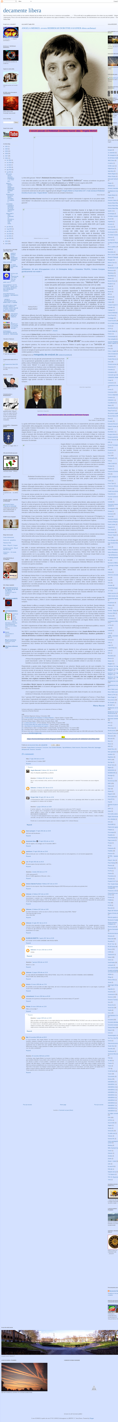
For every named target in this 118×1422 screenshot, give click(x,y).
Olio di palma (111, 796)
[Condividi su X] (55, 745)
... (12, 600)
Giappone (110, 527)
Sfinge (109, 977)
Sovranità (38, 749)
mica (109, 725)
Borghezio (110, 283)
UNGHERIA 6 (111, 1103)
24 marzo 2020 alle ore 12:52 (38, 1006)
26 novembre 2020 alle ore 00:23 (38, 1037)
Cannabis (110, 307)
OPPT (109, 808)
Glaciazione (111, 532)
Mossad (110, 738)
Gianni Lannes (112, 524)
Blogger (92, 1418)
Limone (110, 640)
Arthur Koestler (112, 229)
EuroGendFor (111, 458)
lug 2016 (9, 172)
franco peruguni (30, 831)
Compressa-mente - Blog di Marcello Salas (10, 548)
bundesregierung (35, 733)
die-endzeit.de (51, 354)
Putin (109, 902)
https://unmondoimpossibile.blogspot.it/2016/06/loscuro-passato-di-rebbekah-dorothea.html (63, 739)
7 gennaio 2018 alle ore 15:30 (40, 962)
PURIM (110, 900)
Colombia (110, 369)
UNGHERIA (111, 1081)
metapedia (39, 354)
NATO (109, 759)
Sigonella (110, 989)
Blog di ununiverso (10, 640)
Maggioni (110, 663)
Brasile (110, 291)
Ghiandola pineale (112, 519)
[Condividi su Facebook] (57, 745)
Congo (109, 380)
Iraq (109, 580)
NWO (109, 783)
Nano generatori (112, 751)
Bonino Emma (111, 281)
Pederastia (111, 848)
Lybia (109, 650)
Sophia (110, 1010)
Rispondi (28, 763)
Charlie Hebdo (111, 331)
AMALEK (110, 185)
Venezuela (110, 1130)
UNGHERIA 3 (111, 1095)
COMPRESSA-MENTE (11, 598)
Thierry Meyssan (99, 705)
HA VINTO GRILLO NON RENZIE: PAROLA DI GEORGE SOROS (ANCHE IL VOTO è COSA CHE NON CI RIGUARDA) (10, 308)
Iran (109, 577)
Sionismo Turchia (112, 999)
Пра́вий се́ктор (112, 1172)
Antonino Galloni (112, 200)
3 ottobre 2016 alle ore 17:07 (39, 872)
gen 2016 (9, 238)
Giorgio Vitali (34, 797)
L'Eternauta (111, 618)
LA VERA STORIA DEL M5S (14, 266)
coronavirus (111, 382)
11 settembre (111, 152)
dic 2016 (9, 160)
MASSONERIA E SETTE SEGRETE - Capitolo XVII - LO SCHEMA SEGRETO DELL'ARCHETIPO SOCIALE (10, 288)
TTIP (109, 1068)
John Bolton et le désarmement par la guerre (36, 726)
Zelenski (110, 1153)
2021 (6, 146)
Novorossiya (111, 780)
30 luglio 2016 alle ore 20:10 (36, 861)
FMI (109, 474)
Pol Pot (110, 870)
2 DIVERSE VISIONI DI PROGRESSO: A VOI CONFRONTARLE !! (10, 207)
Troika (109, 1066)
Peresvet (110, 853)
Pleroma (110, 865)
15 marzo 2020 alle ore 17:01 (39, 984)
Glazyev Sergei (112, 535)
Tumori (110, 1074)
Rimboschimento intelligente (112, 923)
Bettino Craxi (111, 262)
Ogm (109, 788)
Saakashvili (111, 954)
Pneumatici (111, 868)
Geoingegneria (112, 508)
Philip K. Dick (111, 860)
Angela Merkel (31, 747)
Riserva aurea (111, 926)
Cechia (110, 326)
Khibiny (110, 605)
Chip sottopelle (112, 339)
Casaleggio (111, 318)
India (109, 569)
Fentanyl (110, 466)
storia (109, 1033)
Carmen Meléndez (113, 312)
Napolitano (110, 757)
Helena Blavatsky (112, 552)
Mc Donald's (111, 702)
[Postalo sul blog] (54, 745)
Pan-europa (111, 832)
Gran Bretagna (112, 540)
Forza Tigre (111, 483)
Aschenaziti (38, 747)
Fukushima (111, 494)
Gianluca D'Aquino (113, 521)
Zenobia (110, 1156)
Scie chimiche (111, 967)
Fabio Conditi (111, 463)
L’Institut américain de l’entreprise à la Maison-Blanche (39, 717)
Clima (109, 361)
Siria (109, 1002)
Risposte (30, 767)
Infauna (110, 572)
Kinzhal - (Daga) (112, 610)
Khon (109, 608)
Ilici (109, 560)
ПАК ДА (110, 1169)
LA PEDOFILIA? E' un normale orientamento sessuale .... (14, 325)
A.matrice (110, 163)
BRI (109, 294)
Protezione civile (112, 890)
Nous (109, 778)
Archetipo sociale (112, 216)
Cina (109, 348)
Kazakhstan (111, 602)
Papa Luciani (111, 840)
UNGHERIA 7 (111, 1105)
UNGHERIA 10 (112, 1087)
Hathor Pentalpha (112, 549)
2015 (6, 241)
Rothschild (91, 747)
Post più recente (27, 1104)
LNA (109, 642)
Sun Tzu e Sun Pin (113, 1038)
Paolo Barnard (111, 837)
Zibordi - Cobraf (112, 1161)
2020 (6, 149)
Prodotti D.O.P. (112, 881)
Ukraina (110, 1079)
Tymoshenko (111, 1076)
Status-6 (110, 1030)
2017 (6, 156)
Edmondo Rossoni (113, 424)
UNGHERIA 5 (111, 1100)
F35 (109, 461)
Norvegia (110, 775)
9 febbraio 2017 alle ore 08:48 (49, 770)
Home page (63, 1104)
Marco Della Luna (112, 689)
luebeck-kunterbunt (65, 355)
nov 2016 (9, 162)
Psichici (110, 897)
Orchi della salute (112, 814)
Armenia (110, 224)
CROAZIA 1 (111, 400)
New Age (110, 762)
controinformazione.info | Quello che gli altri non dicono (11, 589)
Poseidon (110, 878)
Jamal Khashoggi (112, 588)
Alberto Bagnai (112, 173)
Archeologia (111, 213)
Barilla (109, 249)
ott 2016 (9, 165)
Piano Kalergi (111, 863)
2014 (6, 243)
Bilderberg (110, 273)
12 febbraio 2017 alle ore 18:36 (40, 894)
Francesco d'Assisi (113, 486)
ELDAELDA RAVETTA (32, 938)
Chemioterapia (112, 336)
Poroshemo (111, 876)
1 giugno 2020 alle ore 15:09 (43, 1018)
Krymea (110, 616)
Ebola (109, 418)
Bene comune (111, 254)
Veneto (110, 1128)
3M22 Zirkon (111, 160)
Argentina (110, 221)
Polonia (110, 873)
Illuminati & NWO (112, 563)
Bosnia (110, 289)
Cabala (110, 302)
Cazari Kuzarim (112, 320)
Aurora (7, 632)
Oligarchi (110, 794)
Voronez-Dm (111, 1138)
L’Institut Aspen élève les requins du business (36, 724)
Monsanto (110, 736)
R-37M (109, 905)
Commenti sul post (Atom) (66, 1110)
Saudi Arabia (111, 962)
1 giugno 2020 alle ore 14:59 (43, 806)
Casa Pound (111, 315)
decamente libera (22, 10)
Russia (110, 949)
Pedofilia (110, 851)
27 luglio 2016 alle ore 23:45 (40, 851)
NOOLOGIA (111, 770)
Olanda (110, 791)
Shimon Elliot (111, 979)
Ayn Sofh (110, 240)
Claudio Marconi (112, 359)
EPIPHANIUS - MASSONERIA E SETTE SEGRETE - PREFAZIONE (10, 333)
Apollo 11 (110, 211)
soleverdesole (30, 996)
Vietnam (110, 1136)
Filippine (110, 468)
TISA (109, 1058)
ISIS (109, 582)
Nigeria (110, 767)
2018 (6, 153)
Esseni (110, 453)
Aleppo (110, 183)
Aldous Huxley (112, 176)
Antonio (28, 984)
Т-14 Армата (111, 1174)
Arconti (110, 219)
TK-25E (110, 1060)
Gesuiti (110, 516)
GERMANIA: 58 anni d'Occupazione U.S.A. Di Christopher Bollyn (47, 269)
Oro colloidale (111, 819)
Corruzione (45, 747)
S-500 (109, 952)
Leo (27, 861)
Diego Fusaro (111, 410)
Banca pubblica (112, 246)
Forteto (110, 480)
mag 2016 (9, 229)
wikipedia (55, 330)
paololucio (29, 851)
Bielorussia (111, 270)
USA (109, 1117)
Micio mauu (111, 728)
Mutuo (109, 744)
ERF (109, 442)
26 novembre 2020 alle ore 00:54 (40, 1056)
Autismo (110, 237)
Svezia (110, 1040)
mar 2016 (9, 233)
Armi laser (110, 227)
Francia (110, 488)
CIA (109, 346)
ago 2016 (9, 169)
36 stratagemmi (112, 155)
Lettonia (110, 630)
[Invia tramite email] (52, 745)
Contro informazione (8, 537)
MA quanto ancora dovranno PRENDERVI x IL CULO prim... (10, 177)
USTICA (110, 1120)
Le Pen (110, 625)
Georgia (110, 511)
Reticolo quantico (112, 917)
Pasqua (110, 843)
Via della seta (111, 1133)
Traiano (110, 1063)
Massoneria (84, 747)
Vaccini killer (111, 1122)
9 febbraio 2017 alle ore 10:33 (49, 884)
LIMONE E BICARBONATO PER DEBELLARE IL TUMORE (10, 301)
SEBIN (110, 974)
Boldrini (110, 278)
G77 (109, 499)
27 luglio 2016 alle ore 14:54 (36, 758)
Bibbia (109, 265)
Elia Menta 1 (111, 432)
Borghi (109, 286)
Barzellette (111, 252)
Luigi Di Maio (111, 647)
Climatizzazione (112, 364)
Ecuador (110, 421)
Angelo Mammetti (36, 770)
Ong (109, 802)
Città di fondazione (113, 353)
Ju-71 (109, 590)
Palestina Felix (7, 542)
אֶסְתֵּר (109, 1179)
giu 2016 (9, 226)
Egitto (109, 429)
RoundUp (110, 941)
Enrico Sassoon (112, 439)
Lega (109, 628)
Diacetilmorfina (112, 408)
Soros (109, 1013)
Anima (109, 197)
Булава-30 (111, 1166)
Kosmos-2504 (111, 613)
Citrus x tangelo (112, 351)
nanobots (110, 754)
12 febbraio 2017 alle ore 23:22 (45, 787)
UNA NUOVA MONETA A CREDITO (14, 315)
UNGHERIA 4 (111, 1097)
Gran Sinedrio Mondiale (55, 747)
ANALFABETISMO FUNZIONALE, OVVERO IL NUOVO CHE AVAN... (10, 218)
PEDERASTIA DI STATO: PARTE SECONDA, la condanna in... (10, 198)
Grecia (109, 547)
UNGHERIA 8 (111, 1108)
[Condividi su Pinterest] (59, 745)
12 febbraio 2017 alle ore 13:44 (44, 778)
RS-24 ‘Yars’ (111, 944)
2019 (6, 151)
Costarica (110, 397)
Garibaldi (110, 502)
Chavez (110, 334)
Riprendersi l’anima (10, 641)
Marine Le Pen (112, 694)
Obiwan (28, 1006)
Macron (110, 658)
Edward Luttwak (112, 426)
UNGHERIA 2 (111, 1092)
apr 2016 (9, 231)
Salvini (109, 959)
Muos (109, 741)
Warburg (110, 1145)
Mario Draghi (111, 697)
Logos (109, 645)
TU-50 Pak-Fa (111, 1071)
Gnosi (109, 537)
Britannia (110, 297)
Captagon (110, 310)
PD (109, 845)
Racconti (110, 908)
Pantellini (110, 835)
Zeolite (109, 1158)
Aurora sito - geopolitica (9, 540)
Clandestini (111, 356)
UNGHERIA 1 (111, 1084)
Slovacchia (111, 1005)
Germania (110, 514)
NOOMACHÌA (111, 773)
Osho (109, 822)
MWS (109, 746)
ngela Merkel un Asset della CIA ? (75, 191)
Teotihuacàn (111, 1051)
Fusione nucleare (112, 496)
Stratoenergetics (112, 1035)
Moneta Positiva (112, 733)
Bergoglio (110, 260)
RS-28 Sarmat (111, 946)
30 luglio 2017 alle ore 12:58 (46, 797)
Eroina (109, 447)
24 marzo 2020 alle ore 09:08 (44, 949)
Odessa (110, 786)
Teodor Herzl (111, 1046)
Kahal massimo (76, 747)
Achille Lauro (111, 166)
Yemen (110, 1150)
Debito (109, 405)
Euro (109, 455)
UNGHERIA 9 (111, 1110)
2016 (6, 158)
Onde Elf (110, 799)
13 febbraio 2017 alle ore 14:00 (40, 909)
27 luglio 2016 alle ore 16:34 (46, 841)
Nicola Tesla (111, 765)
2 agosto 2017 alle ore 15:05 (46, 938)
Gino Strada (111, 529)
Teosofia (110, 1048)
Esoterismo (111, 450)
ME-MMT (110, 705)
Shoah (109, 982)
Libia (109, 633)
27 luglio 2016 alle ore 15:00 (43, 831)
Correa (109, 389)
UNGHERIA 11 (112, 1089)
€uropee (110, 150)
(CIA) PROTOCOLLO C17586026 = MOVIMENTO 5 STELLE (10, 295)
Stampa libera (111, 1027)
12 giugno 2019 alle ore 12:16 (40, 972)
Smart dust (111, 1007)
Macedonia (111, 655)
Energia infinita (112, 434)
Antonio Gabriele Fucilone (33, 884)
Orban (109, 811)
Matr (27, 1037)
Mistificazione (111, 730)
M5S (109, 653)
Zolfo (109, 1164)
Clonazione (111, 367)
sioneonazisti (111, 994)
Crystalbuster (111, 402)
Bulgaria (110, 299)
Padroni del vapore (113, 827)
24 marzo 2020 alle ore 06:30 (42, 996)
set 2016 (9, 167)
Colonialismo (111, 372)
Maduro (110, 661)
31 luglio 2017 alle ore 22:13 (39, 923)
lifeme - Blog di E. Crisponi (10, 545)
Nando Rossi (111, 749)
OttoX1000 (111, 824)
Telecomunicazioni (113, 1043)
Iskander (110, 585)
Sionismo (32, 749)
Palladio (110, 829)
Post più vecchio (98, 1104)
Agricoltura (111, 171)
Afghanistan (111, 168)
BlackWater (111, 275)
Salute (109, 957)
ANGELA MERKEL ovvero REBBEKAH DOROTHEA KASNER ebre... (10, 188)
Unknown (33, 787)
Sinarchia (110, 991)
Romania (110, 936)
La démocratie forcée (30, 722)
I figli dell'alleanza (66, 747)
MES (109, 722)
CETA (109, 328)
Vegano (110, 1125)
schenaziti (110, 965)
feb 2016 (9, 236)
